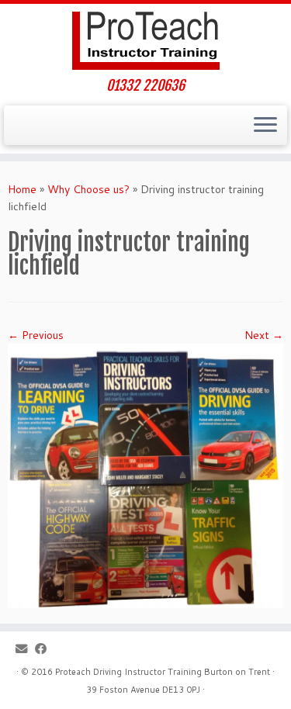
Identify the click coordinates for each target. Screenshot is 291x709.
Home (22, 189)
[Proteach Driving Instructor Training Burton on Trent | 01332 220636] (145, 41)
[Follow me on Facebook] (44, 649)
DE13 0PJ (181, 689)
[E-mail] (25, 649)
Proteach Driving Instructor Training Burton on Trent (162, 672)
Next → (263, 335)
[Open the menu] (265, 125)
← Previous (36, 335)
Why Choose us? (88, 189)
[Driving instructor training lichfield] (145, 474)
